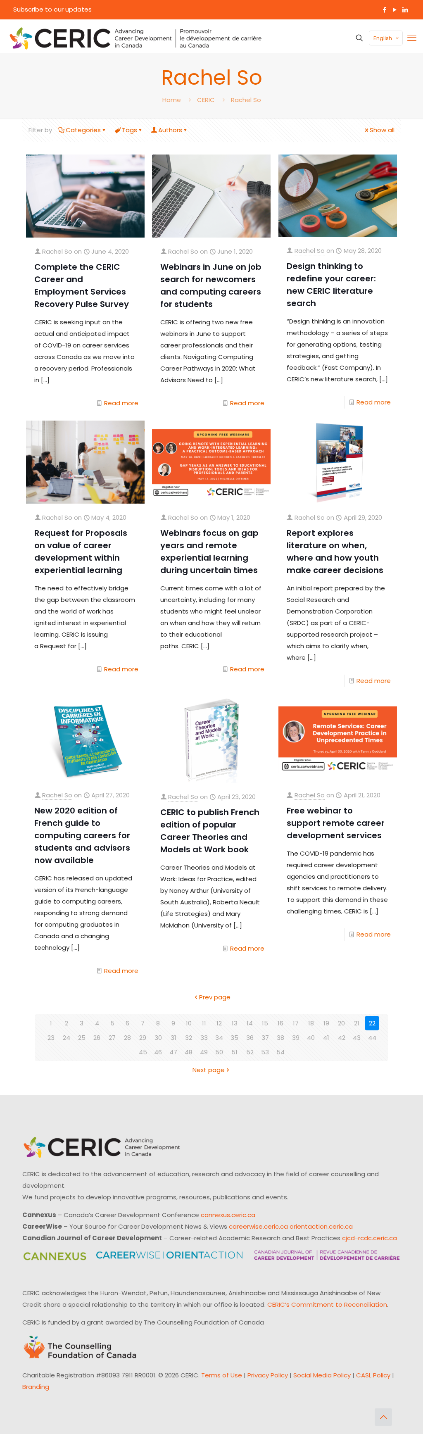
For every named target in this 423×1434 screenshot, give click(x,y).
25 (82, 1037)
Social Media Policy (322, 1375)
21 (356, 1023)
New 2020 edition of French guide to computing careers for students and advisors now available (82, 835)
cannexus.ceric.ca (228, 1214)
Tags (129, 130)
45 (143, 1052)
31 (173, 1037)
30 (158, 1037)
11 (204, 1023)
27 (112, 1037)
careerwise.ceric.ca (258, 1226)
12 (219, 1023)
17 (296, 1023)
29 (142, 1037)
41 (326, 1037)
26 (96, 1037)
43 (357, 1037)
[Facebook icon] (384, 9)
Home (171, 99)
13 (235, 1023)
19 (326, 1023)
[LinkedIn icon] (405, 9)
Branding (35, 1386)
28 (127, 1037)
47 (173, 1052)
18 (311, 1023)
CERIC (206, 99)
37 (265, 1037)
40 (311, 1037)
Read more (121, 403)
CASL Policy (373, 1375)
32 (188, 1037)
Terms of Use (221, 1375)
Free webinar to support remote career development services (336, 823)
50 (219, 1052)
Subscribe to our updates (52, 9)
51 (234, 1052)
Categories (83, 130)
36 (250, 1037)
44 (372, 1037)
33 (204, 1037)
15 (265, 1023)
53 (265, 1052)
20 (341, 1023)
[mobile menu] (412, 38)
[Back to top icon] (383, 1417)
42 (341, 1037)
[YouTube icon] (395, 9)
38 (280, 1037)
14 (250, 1023)
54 (280, 1052)
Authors (170, 130)
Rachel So (246, 99)
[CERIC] (135, 38)
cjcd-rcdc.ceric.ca (369, 1238)
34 (219, 1037)
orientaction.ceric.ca (321, 1226)
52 (250, 1052)
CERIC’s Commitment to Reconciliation (327, 1304)
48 (188, 1052)
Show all (382, 130)
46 (158, 1052)
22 (372, 1023)
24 (66, 1037)
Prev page (215, 997)
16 (280, 1023)
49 (204, 1052)
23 (51, 1037)
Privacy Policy (267, 1375)
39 (295, 1037)
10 (189, 1023)
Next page (208, 1069)
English (382, 38)
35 (234, 1037)
